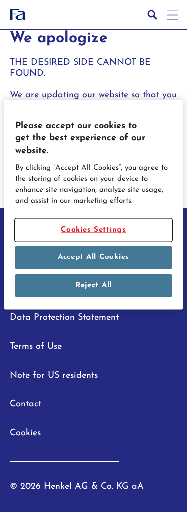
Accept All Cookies (93, 257)
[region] (93, 205)
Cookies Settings (93, 229)
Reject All (93, 285)
